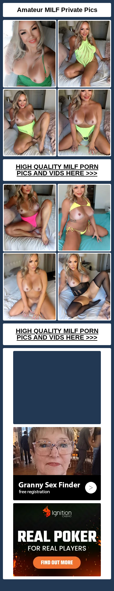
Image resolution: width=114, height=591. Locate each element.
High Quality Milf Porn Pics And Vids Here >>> (57, 170)
